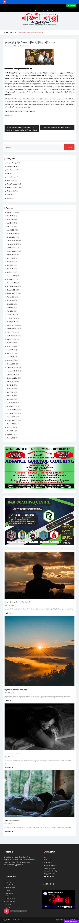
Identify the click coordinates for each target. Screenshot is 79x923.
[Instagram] (39, 10)
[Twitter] (31, 10)
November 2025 (12, 244)
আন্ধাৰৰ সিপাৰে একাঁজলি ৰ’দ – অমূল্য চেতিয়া (16, 690)
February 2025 (11, 276)
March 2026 (10, 230)
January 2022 (11, 406)
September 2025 (12, 251)
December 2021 (12, 410)
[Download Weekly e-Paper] (6, 911)
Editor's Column (12, 166)
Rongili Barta (24, 46)
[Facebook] (27, 10)
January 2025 (11, 279)
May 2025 (10, 265)
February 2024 (11, 318)
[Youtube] (35, 10)
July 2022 (10, 385)
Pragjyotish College (50, 874)
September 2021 (12, 420)
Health (9, 173)
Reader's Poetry (12, 187)
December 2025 (12, 240)
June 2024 (10, 304)
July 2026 (10, 216)
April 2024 (10, 311)
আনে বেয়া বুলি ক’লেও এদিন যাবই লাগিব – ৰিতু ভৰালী (17, 602)
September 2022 (12, 378)
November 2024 (12, 286)
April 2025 (10, 269)
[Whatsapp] (48, 10)
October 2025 (11, 248)
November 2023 (12, 329)
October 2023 (11, 332)
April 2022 (10, 396)
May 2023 (10, 350)
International (11, 177)
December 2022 (12, 367)
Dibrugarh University (50, 871)
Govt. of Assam (49, 860)
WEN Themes (72, 920)
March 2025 (10, 272)
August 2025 (11, 255)
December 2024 (12, 283)
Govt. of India (48, 863)
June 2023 (10, 346)
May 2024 (10, 307)
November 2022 (12, 371)
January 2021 (11, 438)
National (9, 180)
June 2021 (10, 431)
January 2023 (11, 364)
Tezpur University (49, 868)
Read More (8, 613)
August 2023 (11, 339)
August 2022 (11, 381)
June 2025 (10, 262)
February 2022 (11, 403)
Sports (9, 198)
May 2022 (10, 392)
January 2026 (11, 237)
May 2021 (10, 434)
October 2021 (11, 417)
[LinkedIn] (44, 10)
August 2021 (11, 424)
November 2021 (12, 413)
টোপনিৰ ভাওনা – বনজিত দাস (12, 821)
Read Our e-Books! (71, 921)
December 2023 (12, 325)
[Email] (52, 10)
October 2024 (11, 290)
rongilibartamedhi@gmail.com (13, 865)
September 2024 (12, 293)
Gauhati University (50, 865)
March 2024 (10, 314)
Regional (9, 115)
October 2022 (11, 374)
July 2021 (10, 427)
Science (9, 195)
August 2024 (11, 297)
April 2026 (10, 226)
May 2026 (10, 223)
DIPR (45, 857)
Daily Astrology (12, 163)
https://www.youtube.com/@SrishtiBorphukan (20, 111)
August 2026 (11, 212)
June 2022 (10, 389)
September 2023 (12, 336)
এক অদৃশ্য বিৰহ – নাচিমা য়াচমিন (13, 754)
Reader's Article (12, 184)
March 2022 (10, 399)
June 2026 (10, 219)
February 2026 (11, 233)
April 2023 (10, 353)
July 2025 (10, 258)
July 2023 (10, 343)
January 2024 (11, 322)
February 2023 (11, 360)
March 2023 (10, 357)
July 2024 (10, 300)
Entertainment (11, 170)
